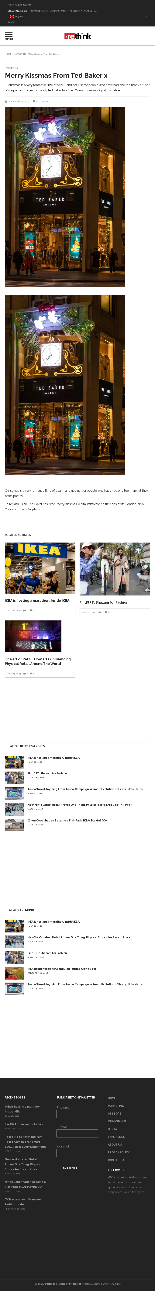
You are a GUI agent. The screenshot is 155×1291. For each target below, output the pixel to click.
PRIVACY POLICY (119, 1152)
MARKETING (116, 1105)
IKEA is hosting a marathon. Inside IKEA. (37, 600)
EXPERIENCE (116, 1136)
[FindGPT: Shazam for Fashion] (115, 569)
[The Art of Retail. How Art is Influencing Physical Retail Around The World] (40, 636)
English (18, 16)
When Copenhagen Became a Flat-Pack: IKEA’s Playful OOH (68, 820)
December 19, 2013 (19, 101)
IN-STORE (114, 1113)
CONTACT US (117, 1160)
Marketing (20, 54)
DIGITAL (113, 1129)
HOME (112, 1098)
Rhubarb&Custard (90, 1283)
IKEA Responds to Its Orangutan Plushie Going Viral (62, 968)
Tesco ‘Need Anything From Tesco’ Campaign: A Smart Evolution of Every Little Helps (85, 789)
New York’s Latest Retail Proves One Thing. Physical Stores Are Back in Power (80, 804)
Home (8, 54)
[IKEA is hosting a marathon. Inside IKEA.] (40, 568)
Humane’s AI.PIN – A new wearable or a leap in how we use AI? (64, 11)
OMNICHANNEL (118, 1121)
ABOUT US (115, 1144)
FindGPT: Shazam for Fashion (104, 602)
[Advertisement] (77, 708)
